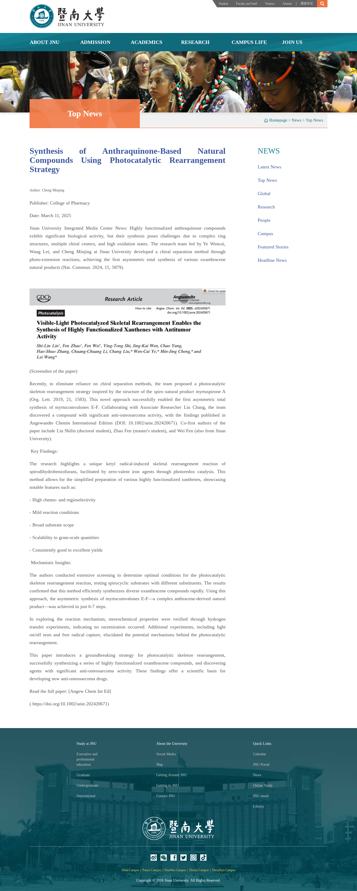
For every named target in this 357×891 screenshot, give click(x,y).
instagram (193, 857)
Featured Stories (273, 246)
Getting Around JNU (171, 775)
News (296, 120)
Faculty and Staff (246, 3)
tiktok (203, 857)
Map (159, 765)
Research (266, 206)
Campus (265, 233)
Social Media (166, 754)
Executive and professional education (87, 759)
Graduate (83, 775)
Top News (314, 120)
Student (223, 3)
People (264, 220)
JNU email (261, 796)
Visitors (270, 3)
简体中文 (307, 3)
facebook (173, 857)
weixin (163, 857)
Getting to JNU (167, 785)
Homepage (278, 120)
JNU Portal (261, 765)
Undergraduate (87, 785)
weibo (154, 857)
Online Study (263, 785)
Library (258, 806)
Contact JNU (165, 796)
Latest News (269, 166)
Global (264, 193)
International (86, 796)
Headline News (272, 260)
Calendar (259, 754)
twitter (183, 857)
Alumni (287, 3)
